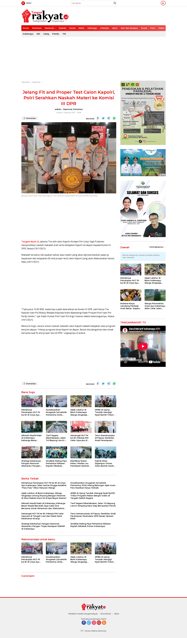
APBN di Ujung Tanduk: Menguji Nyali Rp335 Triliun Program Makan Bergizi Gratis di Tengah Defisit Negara (104, 412)
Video (161, 28)
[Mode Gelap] (163, 3)
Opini (114, 28)
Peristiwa (36, 28)
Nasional (49, 28)
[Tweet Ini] (103, 118)
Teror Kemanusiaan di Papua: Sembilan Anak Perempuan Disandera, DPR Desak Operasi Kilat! (105, 438)
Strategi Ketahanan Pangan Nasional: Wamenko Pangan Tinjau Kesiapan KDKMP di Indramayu (31, 463)
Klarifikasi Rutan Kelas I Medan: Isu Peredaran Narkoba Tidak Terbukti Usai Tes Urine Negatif (80, 463)
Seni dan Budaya (129, 28)
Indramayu (28, 34)
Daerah (62, 28)
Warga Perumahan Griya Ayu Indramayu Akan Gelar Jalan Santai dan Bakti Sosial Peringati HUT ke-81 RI (155, 306)
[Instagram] (94, 622)
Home (26, 28)
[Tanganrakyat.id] (45, 15)
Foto (152, 28)
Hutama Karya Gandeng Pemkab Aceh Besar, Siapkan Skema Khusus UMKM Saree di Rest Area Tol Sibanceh (130, 306)
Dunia (72, 28)
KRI (38, 34)
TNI (64, 34)
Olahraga (92, 28)
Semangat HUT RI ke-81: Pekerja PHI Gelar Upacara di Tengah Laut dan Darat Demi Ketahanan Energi (79, 438)
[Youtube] (99, 622)
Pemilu (55, 34)
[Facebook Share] (98, 118)
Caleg (46, 34)
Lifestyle (104, 28)
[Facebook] (84, 622)
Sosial (144, 28)
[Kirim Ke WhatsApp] (114, 118)
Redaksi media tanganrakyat (83, 613)
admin (58, 109)
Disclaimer (105, 613)
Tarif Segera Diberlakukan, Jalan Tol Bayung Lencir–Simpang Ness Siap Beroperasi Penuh (56, 438)
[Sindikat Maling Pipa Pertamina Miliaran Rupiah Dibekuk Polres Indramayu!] (56, 452)
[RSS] (104, 622)
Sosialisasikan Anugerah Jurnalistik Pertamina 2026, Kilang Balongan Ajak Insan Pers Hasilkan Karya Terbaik (56, 412)
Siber (116, 613)
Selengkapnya (156, 247)
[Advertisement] (93, 58)
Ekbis (81, 28)
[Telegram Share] (109, 118)
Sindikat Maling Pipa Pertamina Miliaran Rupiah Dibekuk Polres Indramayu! (56, 463)
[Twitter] (89, 622)
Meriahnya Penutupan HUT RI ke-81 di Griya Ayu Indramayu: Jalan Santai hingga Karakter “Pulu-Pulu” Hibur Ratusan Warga (31, 412)
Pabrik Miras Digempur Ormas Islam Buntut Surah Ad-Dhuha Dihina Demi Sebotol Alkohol (104, 463)
